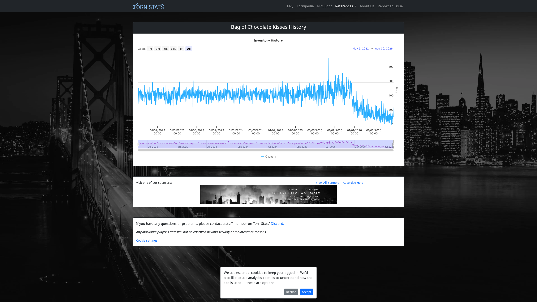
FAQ (290, 6)
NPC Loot (324, 6)
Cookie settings (147, 240)
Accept (306, 292)
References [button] (344, 6)
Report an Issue (390, 6)
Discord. (277, 223)
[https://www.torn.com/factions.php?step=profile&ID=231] (268, 194)
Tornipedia (305, 6)
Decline (291, 292)
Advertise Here (353, 183)
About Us (367, 6)
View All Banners (327, 183)
